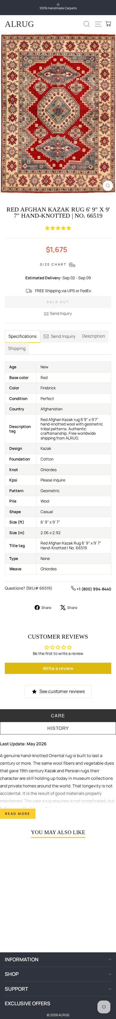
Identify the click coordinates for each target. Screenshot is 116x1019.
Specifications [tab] (22, 336)
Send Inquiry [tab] (63, 336)
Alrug (19, 24)
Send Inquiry (61, 313)
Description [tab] (93, 336)
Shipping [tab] (17, 348)
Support (16, 988)
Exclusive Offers (27, 1003)
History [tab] (58, 728)
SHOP (12, 974)
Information (22, 959)
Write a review (58, 668)
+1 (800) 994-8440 (93, 589)
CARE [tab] (58, 715)
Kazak (50, 771)
